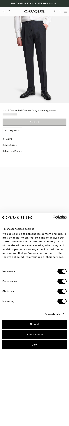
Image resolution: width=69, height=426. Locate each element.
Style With (15, 130)
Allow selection (34, 334)
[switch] (62, 281)
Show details (52, 314)
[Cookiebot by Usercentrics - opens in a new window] (53, 217)
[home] (34, 11)
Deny (34, 344)
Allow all (34, 324)
